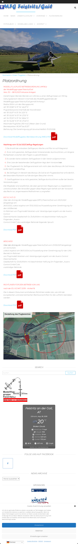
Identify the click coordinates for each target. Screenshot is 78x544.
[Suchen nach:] (39, 373)
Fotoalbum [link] (8, 24)
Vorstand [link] (40, 16)
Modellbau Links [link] (25, 24)
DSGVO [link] (40, 541)
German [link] (12, 542)
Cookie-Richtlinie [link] (32, 541)
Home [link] (5, 16)
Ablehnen (39, 531)
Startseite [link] (6, 75)
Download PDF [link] (10, 230)
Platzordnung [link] (55, 16)
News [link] (12, 16)
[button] (75, 506)
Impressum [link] (47, 541)
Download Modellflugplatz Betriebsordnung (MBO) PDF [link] (27, 137)
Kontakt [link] (40, 24)
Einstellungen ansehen (39, 536)
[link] (2, 7)
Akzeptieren (39, 525)
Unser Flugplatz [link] (24, 16)
